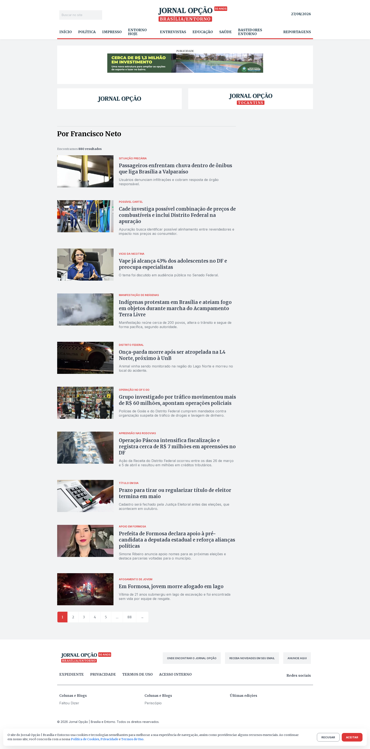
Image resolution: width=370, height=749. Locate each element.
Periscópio (153, 703)
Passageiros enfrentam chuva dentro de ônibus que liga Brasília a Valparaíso (175, 169)
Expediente (71, 674)
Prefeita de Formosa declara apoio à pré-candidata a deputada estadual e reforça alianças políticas (177, 540)
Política (87, 32)
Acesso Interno (175, 674)
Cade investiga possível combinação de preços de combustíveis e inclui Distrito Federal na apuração (177, 215)
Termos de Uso (132, 739)
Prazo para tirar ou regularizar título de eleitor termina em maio (175, 493)
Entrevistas (173, 32)
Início (65, 32)
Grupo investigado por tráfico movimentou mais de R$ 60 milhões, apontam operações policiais (177, 400)
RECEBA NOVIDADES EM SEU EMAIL (252, 658)
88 (129, 617)
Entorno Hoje (137, 32)
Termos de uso (137, 674)
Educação (202, 32)
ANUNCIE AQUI (297, 658)
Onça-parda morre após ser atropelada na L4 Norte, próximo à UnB (172, 355)
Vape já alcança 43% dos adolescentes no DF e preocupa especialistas (173, 264)
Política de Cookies (85, 739)
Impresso (112, 32)
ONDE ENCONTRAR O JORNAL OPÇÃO (191, 658)
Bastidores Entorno (250, 32)
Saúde (225, 32)
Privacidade (103, 674)
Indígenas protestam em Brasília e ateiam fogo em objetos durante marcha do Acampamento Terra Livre (175, 308)
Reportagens (297, 32)
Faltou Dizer (69, 703)
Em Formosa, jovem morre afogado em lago (171, 586)
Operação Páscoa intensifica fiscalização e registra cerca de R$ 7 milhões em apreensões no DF (177, 446)
